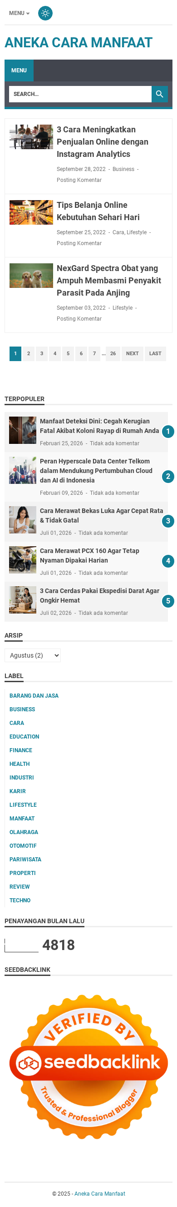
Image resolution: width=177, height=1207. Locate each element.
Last (155, 354)
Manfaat (22, 818)
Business (123, 169)
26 (113, 354)
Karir (18, 791)
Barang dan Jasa (34, 696)
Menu (17, 13)
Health (20, 764)
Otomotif (23, 846)
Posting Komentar (79, 180)
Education (24, 737)
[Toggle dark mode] (45, 13)
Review (20, 887)
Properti (23, 873)
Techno (20, 900)
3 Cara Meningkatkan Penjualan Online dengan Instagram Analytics (102, 142)
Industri (22, 777)
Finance (21, 750)
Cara (118, 232)
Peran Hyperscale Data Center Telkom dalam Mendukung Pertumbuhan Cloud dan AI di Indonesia (96, 471)
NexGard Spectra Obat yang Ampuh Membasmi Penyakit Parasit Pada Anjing (109, 280)
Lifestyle (137, 232)
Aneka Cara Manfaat (79, 42)
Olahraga (24, 832)
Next (132, 354)
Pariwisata (25, 859)
